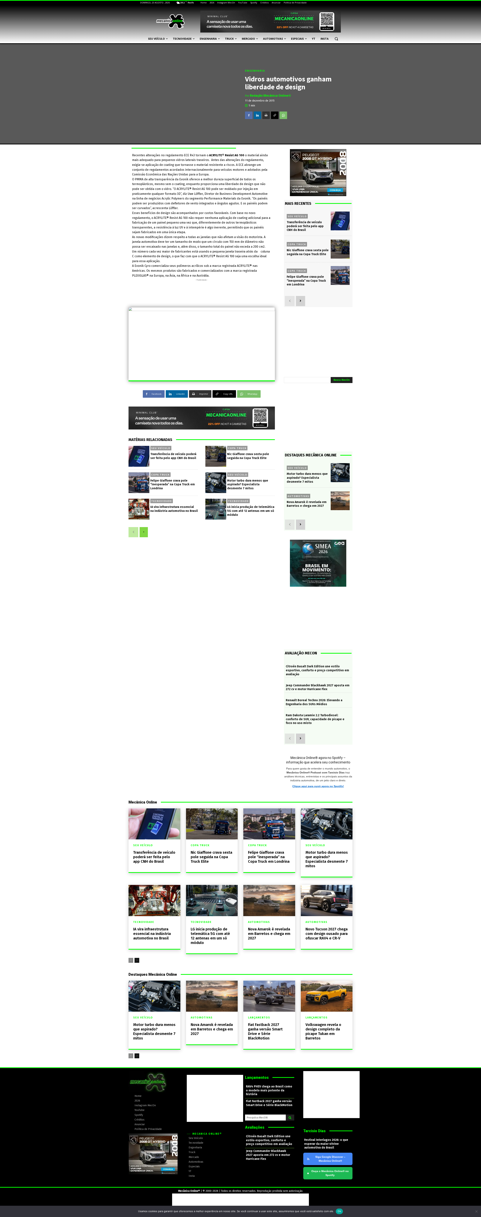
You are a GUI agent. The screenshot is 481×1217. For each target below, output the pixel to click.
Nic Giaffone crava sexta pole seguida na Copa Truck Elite (308, 252)
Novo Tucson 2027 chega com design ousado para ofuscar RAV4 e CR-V (327, 933)
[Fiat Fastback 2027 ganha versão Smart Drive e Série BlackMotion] (269, 996)
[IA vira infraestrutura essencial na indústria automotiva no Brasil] (139, 509)
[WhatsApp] (283, 115)
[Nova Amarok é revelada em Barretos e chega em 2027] (340, 500)
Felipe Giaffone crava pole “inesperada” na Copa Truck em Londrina (172, 484)
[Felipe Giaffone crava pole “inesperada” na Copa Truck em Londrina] (139, 482)
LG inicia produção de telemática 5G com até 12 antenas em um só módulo (250, 511)
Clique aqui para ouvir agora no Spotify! (318, 786)
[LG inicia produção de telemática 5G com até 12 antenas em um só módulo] (215, 509)
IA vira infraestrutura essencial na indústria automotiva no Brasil (174, 509)
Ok (339, 1211)
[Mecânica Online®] (170, 21)
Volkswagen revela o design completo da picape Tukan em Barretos (323, 1031)
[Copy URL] (274, 115)
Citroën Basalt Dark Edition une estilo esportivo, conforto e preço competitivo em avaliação (317, 670)
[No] (476, 1211)
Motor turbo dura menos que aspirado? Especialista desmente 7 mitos (247, 484)
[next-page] (144, 532)
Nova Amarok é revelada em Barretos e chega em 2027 (307, 504)
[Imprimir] (266, 115)
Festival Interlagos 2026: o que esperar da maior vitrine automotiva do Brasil (326, 1143)
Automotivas (298, 496)
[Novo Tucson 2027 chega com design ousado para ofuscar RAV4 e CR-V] (327, 900)
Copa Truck (237, 448)
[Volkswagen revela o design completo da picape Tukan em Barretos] (327, 996)
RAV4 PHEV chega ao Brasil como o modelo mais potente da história (269, 1090)
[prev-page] (133, 532)
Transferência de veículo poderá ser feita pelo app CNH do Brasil (305, 226)
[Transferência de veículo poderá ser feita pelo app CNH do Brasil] (139, 456)
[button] (336, 38)
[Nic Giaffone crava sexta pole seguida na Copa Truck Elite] (215, 456)
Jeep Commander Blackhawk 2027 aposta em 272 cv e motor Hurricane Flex (317, 687)
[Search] (290, 1118)
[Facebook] (249, 115)
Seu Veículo (160, 448)
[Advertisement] (201, 290)
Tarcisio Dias (314, 1131)
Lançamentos (259, 1017)
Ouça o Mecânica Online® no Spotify (328, 1173)
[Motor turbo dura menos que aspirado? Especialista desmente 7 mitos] (215, 482)
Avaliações (254, 1127)
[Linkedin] (257, 115)
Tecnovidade (161, 501)
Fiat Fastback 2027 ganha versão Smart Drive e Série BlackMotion (265, 1031)
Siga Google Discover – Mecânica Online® (330, 1158)
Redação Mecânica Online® (270, 95)
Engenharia (255, 70)
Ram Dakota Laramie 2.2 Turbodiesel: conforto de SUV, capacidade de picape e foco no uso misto (315, 719)
